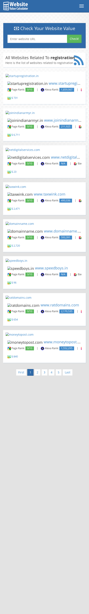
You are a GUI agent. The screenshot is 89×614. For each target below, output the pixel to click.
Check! (74, 39)
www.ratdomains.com (60, 304)
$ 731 (14, 98)
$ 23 (13, 172)
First (21, 372)
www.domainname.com (65, 231)
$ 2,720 (15, 245)
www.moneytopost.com (64, 341)
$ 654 (14, 319)
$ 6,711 (15, 135)
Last (67, 372)
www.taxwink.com (49, 194)
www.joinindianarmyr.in (65, 120)
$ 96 (13, 282)
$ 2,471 (15, 208)
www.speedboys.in (51, 267)
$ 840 (14, 356)
